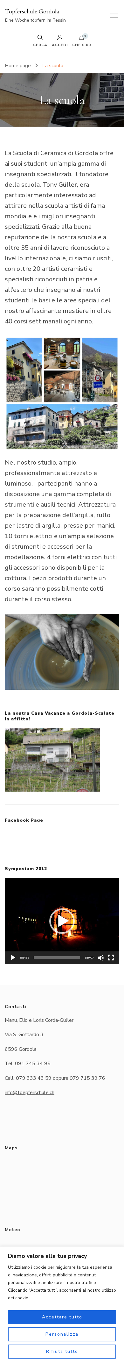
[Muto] (101, 958)
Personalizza (62, 1334)
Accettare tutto (62, 1317)
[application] (62, 921)
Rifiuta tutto (62, 1351)
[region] (62, 1305)
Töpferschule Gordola (32, 11)
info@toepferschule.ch (29, 1092)
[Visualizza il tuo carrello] (81, 39)
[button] (62, 921)
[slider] (57, 957)
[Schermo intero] (111, 958)
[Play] (13, 958)
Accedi (60, 44)
